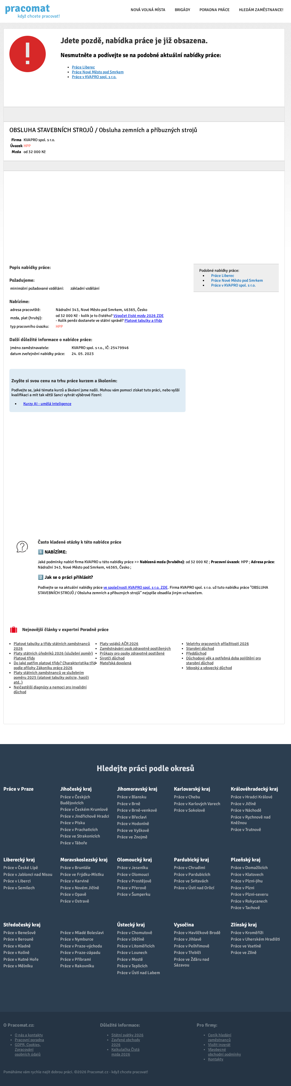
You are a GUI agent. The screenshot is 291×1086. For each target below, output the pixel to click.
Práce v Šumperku (133, 894)
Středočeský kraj (21, 925)
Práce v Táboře (73, 842)
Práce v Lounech (132, 952)
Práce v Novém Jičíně (79, 887)
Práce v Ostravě (74, 901)
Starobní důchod (200, 648)
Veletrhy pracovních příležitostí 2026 (217, 643)
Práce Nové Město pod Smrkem (98, 72)
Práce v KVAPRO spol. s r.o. (94, 76)
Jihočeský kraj (76, 789)
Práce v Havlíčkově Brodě (197, 932)
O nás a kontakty (29, 1035)
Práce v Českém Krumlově (84, 809)
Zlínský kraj (244, 925)
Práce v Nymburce (76, 939)
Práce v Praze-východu (81, 946)
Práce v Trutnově (246, 829)
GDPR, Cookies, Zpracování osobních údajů (28, 1049)
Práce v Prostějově (134, 881)
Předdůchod (196, 653)
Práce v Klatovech (247, 874)
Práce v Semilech (19, 887)
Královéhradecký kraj (254, 789)
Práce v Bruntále (75, 867)
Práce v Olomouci (133, 874)
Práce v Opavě (73, 894)
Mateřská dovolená (115, 663)
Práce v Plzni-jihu (247, 881)
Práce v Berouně (18, 939)
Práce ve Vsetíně (246, 946)
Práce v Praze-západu (80, 952)
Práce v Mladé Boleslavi (82, 932)
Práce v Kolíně (16, 952)
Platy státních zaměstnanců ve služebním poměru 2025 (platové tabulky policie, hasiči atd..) (51, 677)
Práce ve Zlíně (244, 952)
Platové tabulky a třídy (143, 320)
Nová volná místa (148, 9)
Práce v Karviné (74, 881)
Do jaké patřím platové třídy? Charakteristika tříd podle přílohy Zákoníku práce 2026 (54, 665)
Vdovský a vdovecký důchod (209, 667)
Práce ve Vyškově (133, 830)
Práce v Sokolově (189, 810)
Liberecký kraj (19, 860)
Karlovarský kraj (192, 789)
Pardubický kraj (191, 860)
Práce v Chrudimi (189, 867)
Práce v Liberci (17, 881)
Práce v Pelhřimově (191, 946)
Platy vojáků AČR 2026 (119, 643)
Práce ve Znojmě (132, 836)
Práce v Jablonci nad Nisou (27, 874)
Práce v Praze (18, 789)
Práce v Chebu (187, 796)
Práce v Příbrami (75, 959)
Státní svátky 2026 (127, 1035)
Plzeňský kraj (245, 860)
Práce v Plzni (242, 887)
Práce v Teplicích (132, 965)
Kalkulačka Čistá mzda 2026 (125, 1052)
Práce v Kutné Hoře (21, 959)
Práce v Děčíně (130, 939)
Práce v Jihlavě (187, 939)
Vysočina (184, 925)
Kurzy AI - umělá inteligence (47, 403)
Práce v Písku (72, 822)
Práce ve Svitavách (191, 881)
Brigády (182, 9)
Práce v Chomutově (134, 932)
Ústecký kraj (131, 925)
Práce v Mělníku (18, 965)
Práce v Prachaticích (79, 829)
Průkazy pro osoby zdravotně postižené (132, 653)
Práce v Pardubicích (192, 874)
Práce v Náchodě (246, 810)
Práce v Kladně (17, 946)
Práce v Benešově (19, 932)
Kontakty (215, 1059)
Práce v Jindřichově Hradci (84, 816)
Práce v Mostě (130, 959)
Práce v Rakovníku (77, 965)
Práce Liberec (83, 67)
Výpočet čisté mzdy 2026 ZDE (138, 315)
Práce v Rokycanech (249, 901)
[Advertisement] (144, 219)
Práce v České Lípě (20, 867)
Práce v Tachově (245, 907)
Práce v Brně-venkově (137, 810)
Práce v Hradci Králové (252, 796)
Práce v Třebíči (187, 952)
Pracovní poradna (29, 1039)
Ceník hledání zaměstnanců (219, 1037)
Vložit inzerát (219, 1044)
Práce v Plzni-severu (249, 894)
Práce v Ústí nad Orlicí (194, 887)
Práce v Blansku (131, 796)
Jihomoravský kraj (137, 789)
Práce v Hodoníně (133, 823)
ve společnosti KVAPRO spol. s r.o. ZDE (135, 587)
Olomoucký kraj (134, 860)
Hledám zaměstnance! (261, 9)
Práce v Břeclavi (132, 817)
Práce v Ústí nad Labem (138, 972)
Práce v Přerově (131, 887)
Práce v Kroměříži (247, 932)
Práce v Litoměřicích (136, 946)
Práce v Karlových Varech (197, 803)
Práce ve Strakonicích (80, 836)
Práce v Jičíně (243, 803)
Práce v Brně (128, 803)
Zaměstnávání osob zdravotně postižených (135, 648)
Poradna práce (214, 9)
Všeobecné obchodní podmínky (224, 1052)
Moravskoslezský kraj (83, 860)
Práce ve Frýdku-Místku (82, 874)
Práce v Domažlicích (249, 867)
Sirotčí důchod (112, 658)
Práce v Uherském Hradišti (255, 939)
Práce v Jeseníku (132, 867)
